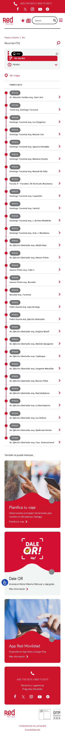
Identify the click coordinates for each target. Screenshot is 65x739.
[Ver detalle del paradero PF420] (59, 146)
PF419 (15, 130)
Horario (16, 64)
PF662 (15, 327)
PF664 (15, 352)
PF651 (15, 228)
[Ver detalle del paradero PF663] (59, 343)
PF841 (15, 241)
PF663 (15, 339)
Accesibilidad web (32, 729)
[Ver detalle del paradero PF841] (59, 245)
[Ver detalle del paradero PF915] (59, 208)
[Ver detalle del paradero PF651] (59, 232)
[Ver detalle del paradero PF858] (59, 282)
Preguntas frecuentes (32, 688)
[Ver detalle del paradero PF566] (59, 442)
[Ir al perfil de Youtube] (40, 9)
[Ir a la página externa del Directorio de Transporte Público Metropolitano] (56, 714)
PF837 (15, 191)
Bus (23, 37)
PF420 (15, 142)
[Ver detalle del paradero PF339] (59, 109)
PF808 (15, 364)
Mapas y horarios (12, 37)
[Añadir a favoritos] (57, 54)
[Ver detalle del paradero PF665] (59, 393)
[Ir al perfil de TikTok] (48, 9)
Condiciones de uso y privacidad (32, 725)
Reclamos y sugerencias (32, 685)
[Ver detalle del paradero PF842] (59, 257)
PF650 (15, 216)
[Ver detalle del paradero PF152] (59, 97)
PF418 (15, 117)
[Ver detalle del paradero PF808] (59, 368)
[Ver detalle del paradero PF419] (59, 134)
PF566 (15, 438)
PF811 (15, 154)
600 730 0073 (28, 3)
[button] (32, 75)
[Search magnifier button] (53, 20)
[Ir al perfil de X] (26, 9)
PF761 (15, 179)
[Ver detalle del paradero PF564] (59, 417)
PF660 (15, 302)
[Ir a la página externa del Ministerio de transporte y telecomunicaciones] (45, 714)
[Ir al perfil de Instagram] (32, 9)
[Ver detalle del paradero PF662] (59, 331)
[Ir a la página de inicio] (8, 21)
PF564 (15, 413)
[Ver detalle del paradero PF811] (59, 158)
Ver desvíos (19, 58)
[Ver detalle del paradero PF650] (59, 220)
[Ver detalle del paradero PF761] (59, 183)
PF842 (15, 253)
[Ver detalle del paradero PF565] (59, 430)
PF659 (15, 290)
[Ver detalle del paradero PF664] (59, 356)
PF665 (15, 388)
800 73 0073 (45, 3)
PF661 (15, 315)
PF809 (15, 376)
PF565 (15, 426)
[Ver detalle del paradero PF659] (59, 294)
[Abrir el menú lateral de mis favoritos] (23, 20)
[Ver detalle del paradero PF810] (59, 171)
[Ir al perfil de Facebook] (19, 9)
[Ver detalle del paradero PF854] (59, 269)
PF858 (15, 278)
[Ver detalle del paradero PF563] (59, 405)
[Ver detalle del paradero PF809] (59, 380)
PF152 (15, 93)
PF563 (15, 401)
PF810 (15, 167)
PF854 (15, 265)
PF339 (15, 105)
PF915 (15, 204)
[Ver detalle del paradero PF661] (59, 319)
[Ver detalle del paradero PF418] (59, 122)
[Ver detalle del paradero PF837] (59, 195)
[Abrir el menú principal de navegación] (61, 20)
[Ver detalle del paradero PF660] (59, 306)
